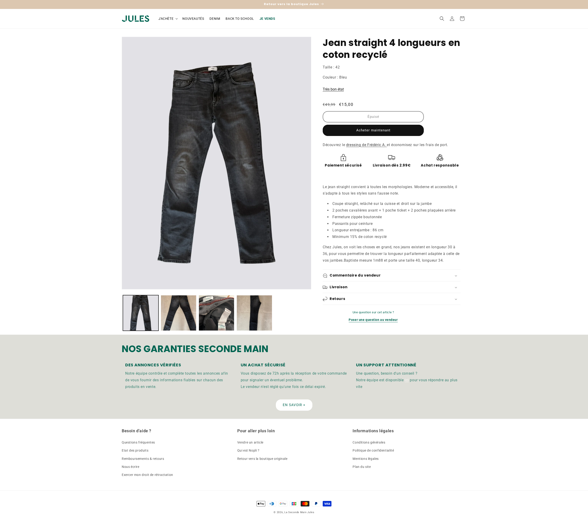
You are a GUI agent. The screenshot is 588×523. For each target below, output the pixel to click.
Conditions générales (369, 442)
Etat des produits (135, 450)
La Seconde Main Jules (299, 512)
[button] (168, 18)
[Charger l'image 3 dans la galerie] (216, 313)
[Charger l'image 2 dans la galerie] (178, 313)
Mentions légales (366, 459)
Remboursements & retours (143, 459)
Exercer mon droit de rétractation (147, 475)
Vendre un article (250, 442)
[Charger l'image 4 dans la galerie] (254, 313)
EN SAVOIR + (294, 405)
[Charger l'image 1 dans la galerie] (140, 313)
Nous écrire (130, 467)
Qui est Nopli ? (248, 450)
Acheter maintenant (373, 130)
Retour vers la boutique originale (262, 459)
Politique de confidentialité (373, 450)
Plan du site (362, 467)
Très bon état (333, 89)
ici (407, 380)
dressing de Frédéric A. (366, 145)
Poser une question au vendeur (373, 320)
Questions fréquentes (138, 442)
